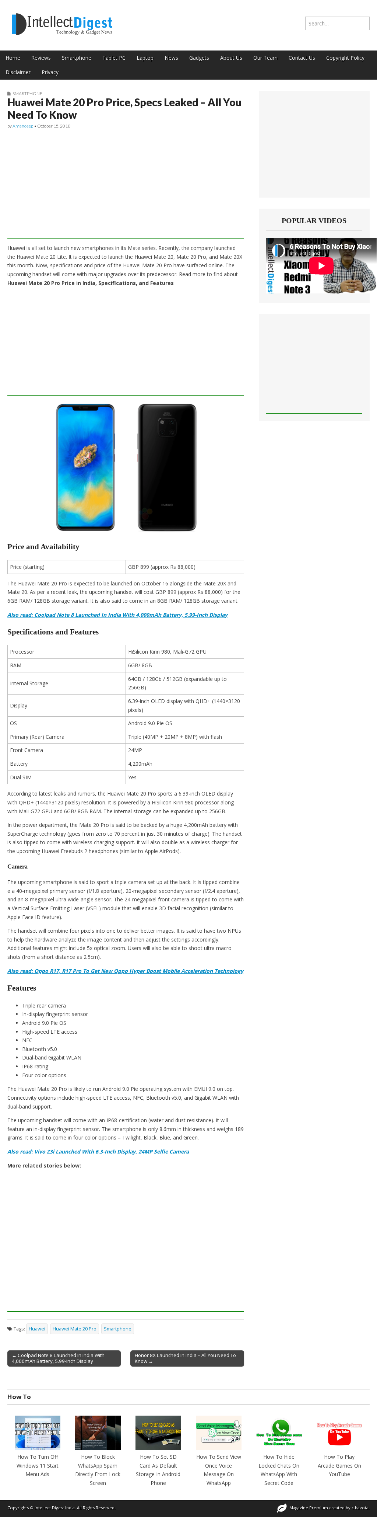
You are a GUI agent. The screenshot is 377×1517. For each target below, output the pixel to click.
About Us (231, 57)
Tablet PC (114, 57)
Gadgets (199, 57)
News (171, 57)
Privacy (50, 72)
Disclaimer (18, 72)
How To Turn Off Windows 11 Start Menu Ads (38, 1465)
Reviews (41, 57)
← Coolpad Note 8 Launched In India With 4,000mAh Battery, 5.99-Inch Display (58, 1358)
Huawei (37, 1329)
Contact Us (302, 57)
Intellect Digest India (55, 1507)
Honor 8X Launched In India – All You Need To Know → (185, 1358)
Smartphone (76, 57)
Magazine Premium (308, 1507)
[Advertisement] (125, 187)
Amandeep (23, 126)
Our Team (265, 57)
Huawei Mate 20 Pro (74, 1329)
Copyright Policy (345, 57)
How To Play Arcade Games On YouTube (339, 1465)
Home (13, 57)
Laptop (145, 57)
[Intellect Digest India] (62, 19)
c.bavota (360, 1507)
